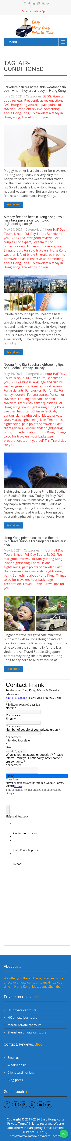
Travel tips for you (35, 117)
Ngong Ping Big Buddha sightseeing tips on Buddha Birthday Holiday (34, 366)
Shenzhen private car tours (27, 1032)
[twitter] (33, 4)
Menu (13, 42)
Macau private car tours (24, 1025)
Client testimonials (21, 1072)
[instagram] (38, 4)
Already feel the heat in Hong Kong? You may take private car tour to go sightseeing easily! (34, 220)
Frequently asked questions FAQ (40, 403)
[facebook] (29, 4)
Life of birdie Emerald (32, 254)
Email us (26, 11)
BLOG (47, 96)
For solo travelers (36, 250)
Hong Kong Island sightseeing (25, 407)
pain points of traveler (38, 424)
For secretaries (37, 394)
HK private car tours (22, 1010)
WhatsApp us (42, 11)
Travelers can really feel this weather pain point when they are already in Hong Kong (35, 89)
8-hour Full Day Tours (29, 234)
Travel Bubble (33, 584)
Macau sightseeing (25, 420)
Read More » (13, 204)
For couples (33, 390)
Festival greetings (16, 386)
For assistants (14, 390)
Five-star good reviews (36, 238)
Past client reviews (29, 109)
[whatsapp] (24, 4)
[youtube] (42, 4)
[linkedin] (47, 4)
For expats (23, 242)
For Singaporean (30, 399)
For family (40, 242)
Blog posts (15, 1080)
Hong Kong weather (25, 105)
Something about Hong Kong (34, 432)
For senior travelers (41, 246)
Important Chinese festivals (36, 411)
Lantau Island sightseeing (22, 415)
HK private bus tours (22, 1017)
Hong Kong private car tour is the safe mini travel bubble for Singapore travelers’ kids (35, 541)
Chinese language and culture (41, 382)
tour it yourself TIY (36, 440)
